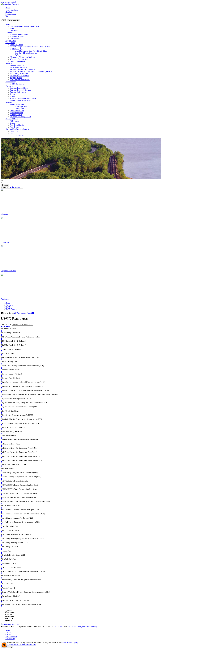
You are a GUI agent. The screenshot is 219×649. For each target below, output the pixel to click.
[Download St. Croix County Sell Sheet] (1, 569)
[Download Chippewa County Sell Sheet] (1, 376)
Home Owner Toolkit (18, 104)
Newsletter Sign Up (17, 125)
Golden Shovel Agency (69, 643)
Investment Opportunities (19, 34)
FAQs (12, 28)
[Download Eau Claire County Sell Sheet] (1, 434)
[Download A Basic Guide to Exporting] (1, 351)
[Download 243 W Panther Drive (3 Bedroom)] (1, 347)
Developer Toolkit (16, 113)
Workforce (9, 86)
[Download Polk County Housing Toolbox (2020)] (1, 545)
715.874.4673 (58, 627)
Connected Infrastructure (19, 61)
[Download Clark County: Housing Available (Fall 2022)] (1, 417)
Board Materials (11, 637)
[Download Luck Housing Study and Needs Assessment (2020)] (1, 475)
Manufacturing (10, 14)
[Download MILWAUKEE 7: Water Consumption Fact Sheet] (1, 491)
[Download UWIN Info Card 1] (1, 586)
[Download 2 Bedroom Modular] (1, 331)
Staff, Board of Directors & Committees (24, 26)
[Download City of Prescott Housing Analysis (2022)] (1, 401)
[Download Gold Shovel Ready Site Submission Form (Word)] (1, 454)
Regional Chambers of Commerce (22, 69)
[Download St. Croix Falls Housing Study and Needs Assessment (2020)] (1, 573)
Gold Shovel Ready (17, 49)
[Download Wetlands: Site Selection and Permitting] (1, 602)
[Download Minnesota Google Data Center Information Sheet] (1, 495)
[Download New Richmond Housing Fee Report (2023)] (1, 520)
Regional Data (10, 41)
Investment (9, 32)
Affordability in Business (19, 74)
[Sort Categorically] (7, 326)
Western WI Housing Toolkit (20, 117)
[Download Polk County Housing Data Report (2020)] (1, 536)
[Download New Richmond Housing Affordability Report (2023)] (1, 512)
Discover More (20, 135)
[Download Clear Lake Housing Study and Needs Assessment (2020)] (1, 421)
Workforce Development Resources (23, 98)
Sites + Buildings (11, 10)
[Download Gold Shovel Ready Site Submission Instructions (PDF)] (1, 458)
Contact (8, 635)
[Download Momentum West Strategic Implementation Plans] (1, 499)
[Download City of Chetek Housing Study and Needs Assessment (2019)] (1, 388)
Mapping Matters (16, 78)
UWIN (12, 96)
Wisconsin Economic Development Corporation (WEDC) (31, 71)
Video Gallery (15, 121)
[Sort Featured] (4, 326)
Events (12, 123)
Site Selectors (10, 43)
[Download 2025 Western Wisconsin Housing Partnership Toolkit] (1, 339)
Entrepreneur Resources (18, 67)
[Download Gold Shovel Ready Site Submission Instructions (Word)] (1, 462)
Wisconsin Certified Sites (19, 59)
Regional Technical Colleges (20, 90)
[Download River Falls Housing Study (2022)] (1, 557)
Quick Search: (6, 324)
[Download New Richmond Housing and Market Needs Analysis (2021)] (1, 516)
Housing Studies (16, 115)
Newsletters (14, 127)
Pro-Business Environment (19, 76)
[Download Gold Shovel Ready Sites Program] (1, 466)
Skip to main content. (8, 2)
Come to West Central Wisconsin (17, 129)
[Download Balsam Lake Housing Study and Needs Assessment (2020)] (1, 368)
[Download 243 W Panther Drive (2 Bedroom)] (1, 343)
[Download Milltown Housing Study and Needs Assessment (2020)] (1, 479)
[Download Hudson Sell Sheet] (1, 471)
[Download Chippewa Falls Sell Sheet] (1, 380)
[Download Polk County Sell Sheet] (1, 549)
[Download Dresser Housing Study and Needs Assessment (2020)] (1, 425)
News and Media (11, 119)
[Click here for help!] (33, 313)
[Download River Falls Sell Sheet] (1, 561)
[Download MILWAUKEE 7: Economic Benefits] (1, 483)
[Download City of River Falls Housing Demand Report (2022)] (1, 409)
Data (7, 16)
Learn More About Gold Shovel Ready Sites (31, 51)
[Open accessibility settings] (4, 645)
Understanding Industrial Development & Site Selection (30, 47)
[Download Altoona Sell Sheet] (1, 355)
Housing (8, 12)
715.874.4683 (72, 627)
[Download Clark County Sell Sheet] (1, 413)
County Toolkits (20, 109)
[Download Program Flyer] (1, 553)
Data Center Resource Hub (20, 80)
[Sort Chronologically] (9, 326)
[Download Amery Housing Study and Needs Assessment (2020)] (1, 359)
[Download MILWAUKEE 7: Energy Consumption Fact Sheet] (1, 487)
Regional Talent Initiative (19, 88)
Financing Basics (21, 106)
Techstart (13, 94)
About (7, 24)
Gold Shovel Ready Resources (26, 53)
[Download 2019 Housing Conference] (1, 335)
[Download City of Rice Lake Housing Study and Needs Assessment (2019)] (1, 405)
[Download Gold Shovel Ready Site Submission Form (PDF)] (1, 450)
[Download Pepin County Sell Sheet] (1, 528)
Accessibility (10, 639)
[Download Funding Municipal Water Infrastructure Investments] (1, 442)
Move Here (14, 131)
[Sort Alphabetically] (2, 326)
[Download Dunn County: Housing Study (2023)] (1, 429)
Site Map (8, 632)
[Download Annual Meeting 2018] (1, 364)
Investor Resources (17, 36)
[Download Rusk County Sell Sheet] (1, 565)
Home (7, 8)
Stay (11, 133)
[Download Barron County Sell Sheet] (1, 372)
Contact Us (14, 30)
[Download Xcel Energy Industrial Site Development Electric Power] (1, 606)
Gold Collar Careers (17, 84)
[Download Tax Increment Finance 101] (1, 578)
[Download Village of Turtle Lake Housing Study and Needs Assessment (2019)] (1, 594)
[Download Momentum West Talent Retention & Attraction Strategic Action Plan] (1, 503)
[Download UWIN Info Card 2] (1, 590)
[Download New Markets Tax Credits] (1, 508)
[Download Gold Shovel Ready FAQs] (1, 446)
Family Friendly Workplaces (20, 100)
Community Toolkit (17, 111)
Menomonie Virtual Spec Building (22, 57)
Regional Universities (18, 92)
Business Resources (17, 65)
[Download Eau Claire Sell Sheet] (1, 438)
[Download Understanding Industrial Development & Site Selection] (1, 582)
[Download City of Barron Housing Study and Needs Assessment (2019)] (1, 384)
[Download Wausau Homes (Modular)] (1, 598)
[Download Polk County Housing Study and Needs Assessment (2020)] (1, 541)
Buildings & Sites (16, 45)
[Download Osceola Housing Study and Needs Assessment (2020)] (1, 524)
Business (8, 63)
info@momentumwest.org (87, 627)
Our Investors (15, 39)
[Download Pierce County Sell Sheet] (1, 532)
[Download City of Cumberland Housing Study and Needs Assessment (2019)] (1, 392)
